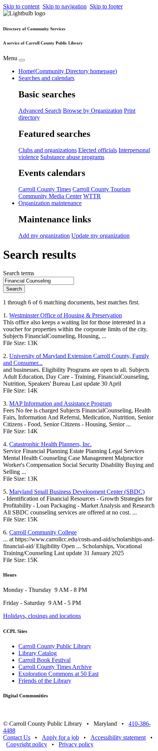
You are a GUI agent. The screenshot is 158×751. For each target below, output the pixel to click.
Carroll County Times (44, 189)
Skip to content (21, 6)
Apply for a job (60, 737)
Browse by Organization (92, 110)
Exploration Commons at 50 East (58, 673)
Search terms (18, 273)
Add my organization (44, 235)
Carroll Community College (43, 532)
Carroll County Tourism (101, 189)
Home (67, 71)
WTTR (92, 196)
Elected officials (97, 150)
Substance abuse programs (72, 157)
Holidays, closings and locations (42, 616)
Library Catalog (37, 653)
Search (14, 289)
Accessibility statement (118, 737)
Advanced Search (39, 110)
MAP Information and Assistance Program (60, 403)
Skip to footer (106, 6)
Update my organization (100, 235)
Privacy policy (76, 744)
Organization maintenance (50, 203)
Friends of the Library (44, 680)
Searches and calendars (46, 78)
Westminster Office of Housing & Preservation (65, 315)
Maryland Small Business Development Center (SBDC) (77, 491)
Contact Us (16, 737)
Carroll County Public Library (54, 646)
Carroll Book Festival (44, 660)
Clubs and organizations (47, 150)
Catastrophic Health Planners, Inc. (50, 444)
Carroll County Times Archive (55, 667)
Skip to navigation (65, 6)
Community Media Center (50, 196)
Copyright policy (26, 744)
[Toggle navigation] (22, 60)
